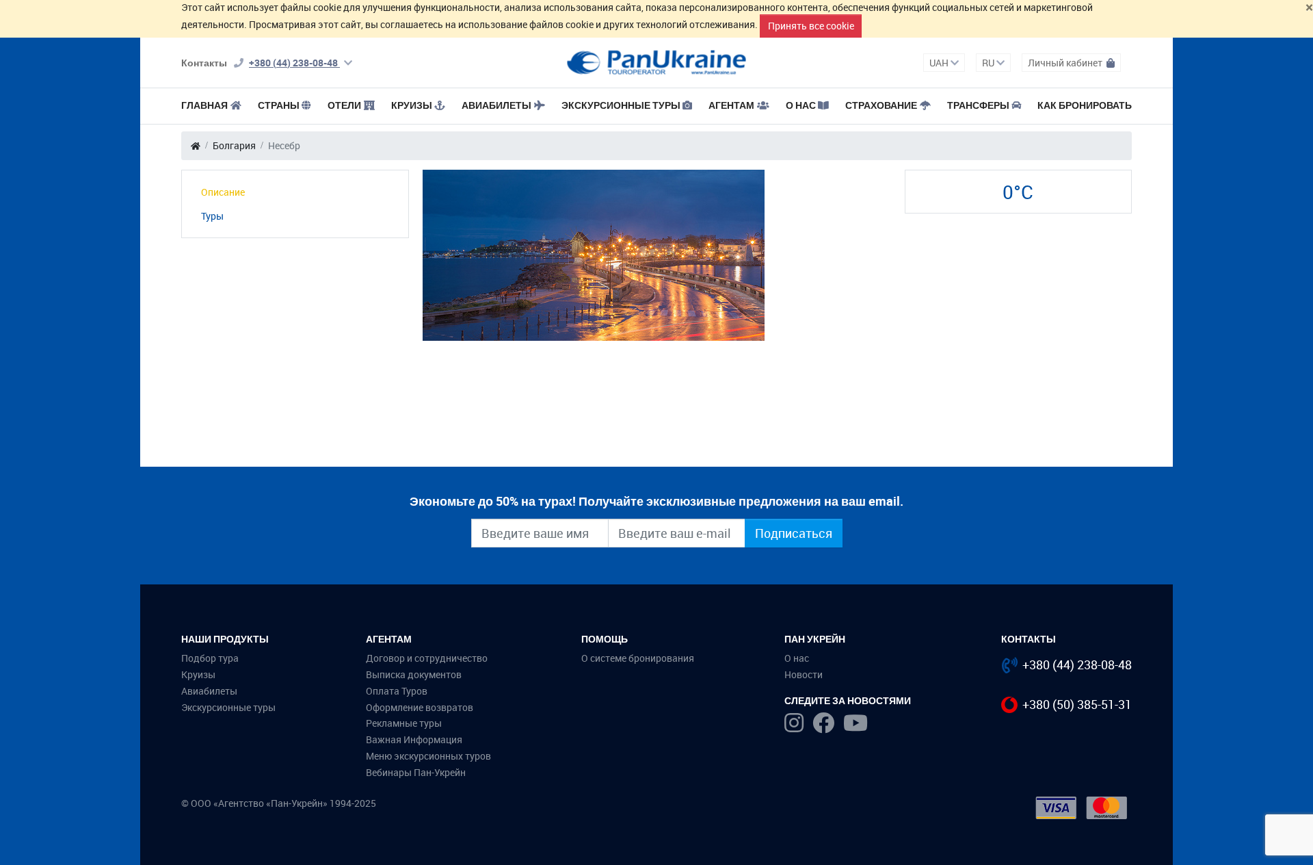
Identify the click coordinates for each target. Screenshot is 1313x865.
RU (989, 62)
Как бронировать (1084, 105)
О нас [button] (801, 105)
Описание (223, 191)
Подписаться (793, 533)
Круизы (411, 105)
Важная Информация (414, 739)
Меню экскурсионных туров (428, 755)
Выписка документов (414, 674)
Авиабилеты (496, 105)
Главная (204, 105)
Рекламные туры (404, 723)
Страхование (881, 105)
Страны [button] (279, 105)
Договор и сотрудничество (427, 657)
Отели (344, 105)
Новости (803, 674)
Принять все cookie (811, 25)
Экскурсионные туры (620, 105)
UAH (940, 62)
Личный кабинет (1066, 62)
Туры (212, 215)
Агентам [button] (731, 105)
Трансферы (978, 105)
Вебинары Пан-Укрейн (416, 772)
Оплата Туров (396, 690)
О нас (796, 657)
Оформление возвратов (419, 707)
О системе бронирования (637, 657)
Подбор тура (210, 657)
